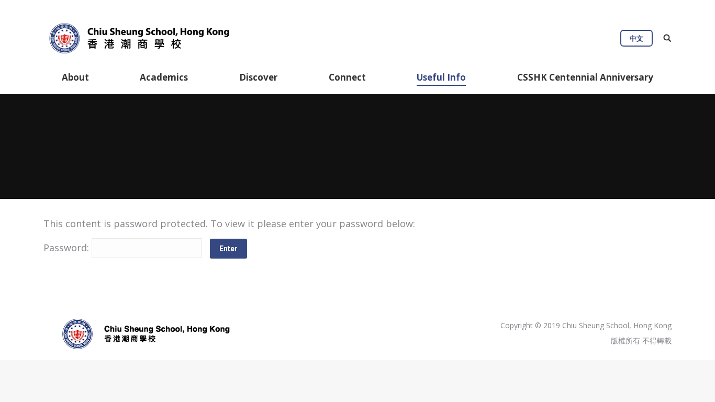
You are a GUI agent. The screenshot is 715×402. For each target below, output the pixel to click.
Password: (67, 247)
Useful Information (337, 159)
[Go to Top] (698, 385)
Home (284, 159)
